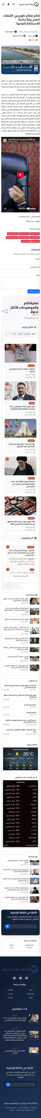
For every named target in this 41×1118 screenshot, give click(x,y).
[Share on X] (34, 40)
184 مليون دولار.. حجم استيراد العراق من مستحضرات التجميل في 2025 (21, 523)
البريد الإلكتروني (35, 267)
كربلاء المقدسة (24, 234)
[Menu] (3, 4)
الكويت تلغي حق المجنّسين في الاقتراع (17, 619)
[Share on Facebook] (37, 40)
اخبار (30, 989)
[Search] (13, 4)
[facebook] (26, 978)
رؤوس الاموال (26, 241)
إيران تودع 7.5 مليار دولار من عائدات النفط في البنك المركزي (22, 445)
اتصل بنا (11, 1110)
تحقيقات (10, 989)
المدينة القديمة (24, 237)
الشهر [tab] (20, 334)
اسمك (38, 259)
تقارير (31, 997)
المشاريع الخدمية (12, 237)
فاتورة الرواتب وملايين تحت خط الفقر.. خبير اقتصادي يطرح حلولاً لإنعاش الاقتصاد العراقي (21, 561)
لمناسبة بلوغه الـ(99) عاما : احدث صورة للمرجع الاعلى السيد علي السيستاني (23, 484)
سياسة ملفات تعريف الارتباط (25, 1110)
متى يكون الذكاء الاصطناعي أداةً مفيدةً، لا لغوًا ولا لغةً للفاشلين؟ (22, 407)
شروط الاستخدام (24, 1107)
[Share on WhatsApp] (32, 40)
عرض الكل (6, 311)
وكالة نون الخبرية (13, 234)
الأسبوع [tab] (27, 334)
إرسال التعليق (33, 291)
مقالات (10, 997)
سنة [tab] (14, 334)
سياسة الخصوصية (11, 1107)
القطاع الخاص (35, 234)
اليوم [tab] (33, 334)
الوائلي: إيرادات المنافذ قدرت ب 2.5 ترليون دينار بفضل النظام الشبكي (16, 600)
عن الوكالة (34, 1107)
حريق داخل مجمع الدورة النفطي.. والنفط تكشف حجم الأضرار (16, 648)
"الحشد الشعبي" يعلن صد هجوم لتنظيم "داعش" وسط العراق (17, 639)
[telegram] (14, 978)
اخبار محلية (31, 36)
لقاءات (10, 993)
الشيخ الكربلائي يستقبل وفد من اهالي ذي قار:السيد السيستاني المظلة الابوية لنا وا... (16, 610)
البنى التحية (35, 241)
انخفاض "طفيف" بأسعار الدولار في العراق (22, 370)
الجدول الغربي (35, 237)
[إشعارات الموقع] (8, 4)
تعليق (38, 275)
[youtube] (20, 978)
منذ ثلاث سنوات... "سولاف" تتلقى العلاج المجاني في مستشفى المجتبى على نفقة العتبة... (16, 629)
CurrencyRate (33, 848)
